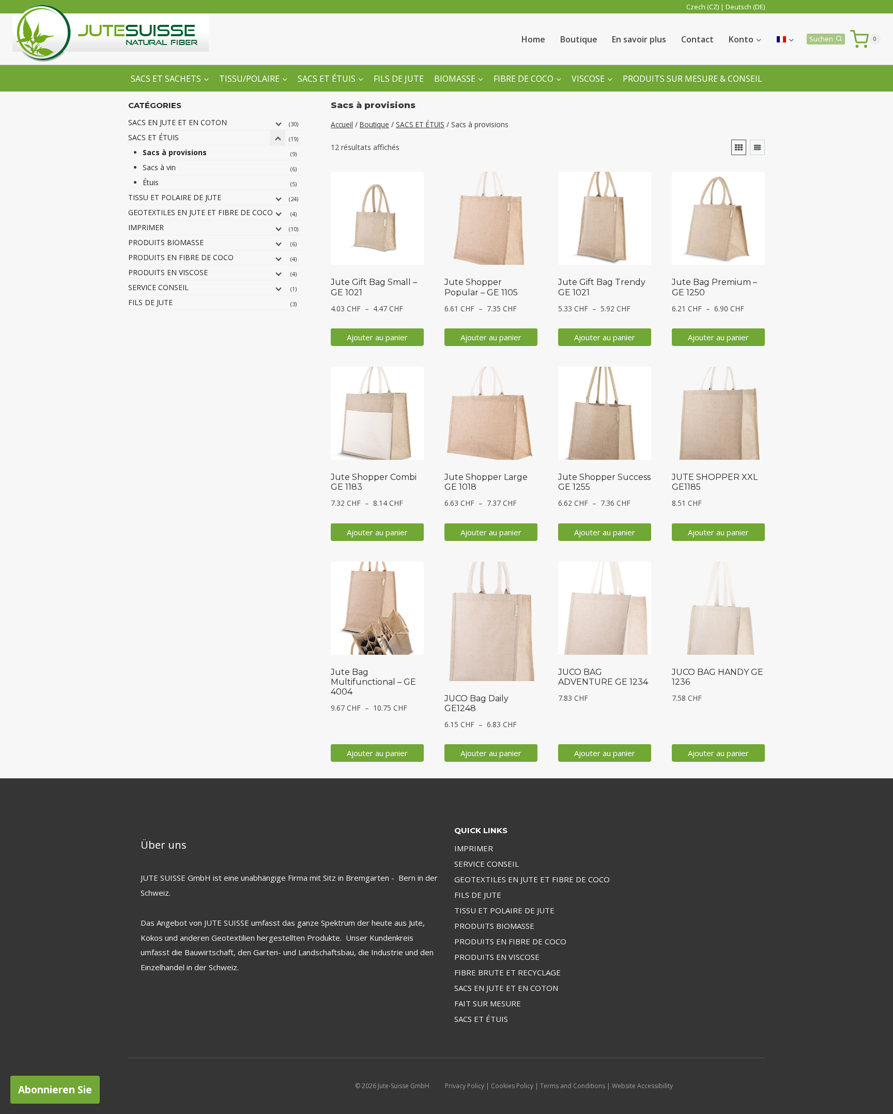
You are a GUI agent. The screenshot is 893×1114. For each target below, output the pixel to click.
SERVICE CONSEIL (158, 287)
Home (533, 39)
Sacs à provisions (175, 152)
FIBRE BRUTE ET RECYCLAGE (507, 972)
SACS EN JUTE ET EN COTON (177, 122)
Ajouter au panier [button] (377, 337)
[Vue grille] (738, 147)
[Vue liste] (757, 147)
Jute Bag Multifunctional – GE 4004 (373, 682)
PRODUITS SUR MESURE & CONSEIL (692, 78)
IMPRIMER (146, 227)
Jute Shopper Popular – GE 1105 (481, 287)
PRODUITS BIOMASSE (166, 242)
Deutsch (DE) (745, 6)
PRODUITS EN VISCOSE (168, 272)
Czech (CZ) (702, 6)
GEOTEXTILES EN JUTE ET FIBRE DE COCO (200, 212)
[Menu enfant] (277, 123)
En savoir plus (639, 39)
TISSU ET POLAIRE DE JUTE (174, 197)
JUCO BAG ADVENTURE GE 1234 (603, 677)
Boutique (578, 39)
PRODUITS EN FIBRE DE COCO (181, 257)
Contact (697, 39)
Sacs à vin (159, 167)
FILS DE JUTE (399, 78)
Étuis (151, 182)
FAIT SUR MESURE (487, 1003)
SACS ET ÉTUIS (153, 137)
